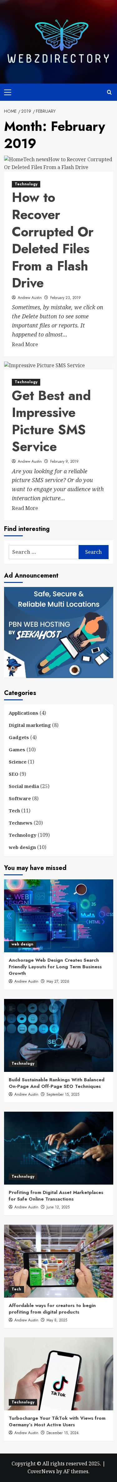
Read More (25, 345)
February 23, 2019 (65, 298)
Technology (26, 184)
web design (22, 847)
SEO (13, 774)
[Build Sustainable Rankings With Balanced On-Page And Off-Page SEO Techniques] (58, 1035)
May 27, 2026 (57, 981)
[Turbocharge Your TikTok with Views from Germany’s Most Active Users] (58, 1373)
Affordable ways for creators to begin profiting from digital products (52, 1308)
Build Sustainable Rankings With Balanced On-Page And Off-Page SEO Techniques (57, 1083)
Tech (14, 810)
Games (17, 749)
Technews (20, 823)
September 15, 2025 (62, 1094)
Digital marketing (30, 725)
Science (18, 762)
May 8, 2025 (56, 1320)
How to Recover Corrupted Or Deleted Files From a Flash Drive (53, 240)
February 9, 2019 (64, 461)
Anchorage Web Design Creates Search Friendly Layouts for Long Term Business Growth (55, 967)
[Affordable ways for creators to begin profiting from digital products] (58, 1261)
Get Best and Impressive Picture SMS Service (51, 421)
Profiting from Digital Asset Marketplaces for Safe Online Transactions (56, 1195)
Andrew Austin (30, 298)
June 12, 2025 (58, 1207)
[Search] (109, 92)
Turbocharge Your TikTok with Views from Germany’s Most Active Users (57, 1421)
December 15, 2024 (62, 1433)
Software (20, 798)
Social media (24, 786)
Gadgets (19, 737)
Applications (23, 713)
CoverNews (41, 1471)
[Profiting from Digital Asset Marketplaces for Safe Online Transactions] (58, 1148)
